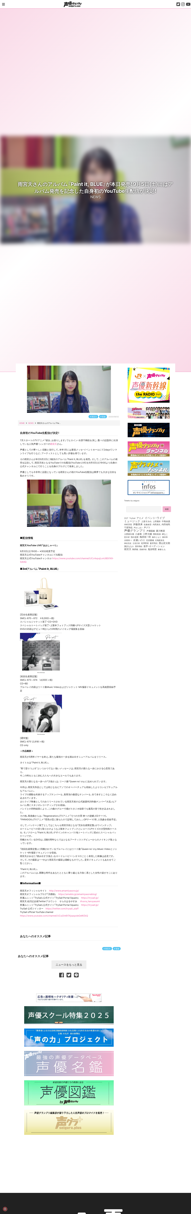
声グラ (147, 527)
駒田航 (135, 549)
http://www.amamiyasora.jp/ (64, 890)
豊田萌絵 (138, 546)
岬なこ (165, 534)
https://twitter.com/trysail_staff (62, 908)
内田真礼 (157, 524)
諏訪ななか (129, 546)
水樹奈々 (128, 540)
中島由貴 (166, 521)
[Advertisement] (69, 985)
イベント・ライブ (155, 517)
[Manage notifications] (5, 1209)
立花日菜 (136, 543)
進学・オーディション (154, 546)
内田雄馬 (166, 524)
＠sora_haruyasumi (90, 901)
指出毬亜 (135, 537)
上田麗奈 (157, 521)
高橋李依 (143, 549)
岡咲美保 (157, 534)
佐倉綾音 (148, 524)
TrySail (132, 518)
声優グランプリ (134, 530)
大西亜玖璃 (129, 534)
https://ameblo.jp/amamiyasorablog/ (77, 894)
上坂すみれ (146, 521)
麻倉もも (162, 549)
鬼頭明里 (152, 549)
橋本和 (165, 537)
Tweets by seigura (131, 500)
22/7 (126, 518)
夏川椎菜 (160, 530)
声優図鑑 (151, 530)
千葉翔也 (128, 527)
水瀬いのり (139, 540)
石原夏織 (150, 540)
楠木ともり (156, 537)
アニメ (140, 518)
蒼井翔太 (154, 543)
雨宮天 (94, 416)
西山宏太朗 (164, 543)
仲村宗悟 (128, 524)
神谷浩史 (127, 543)
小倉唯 (138, 533)
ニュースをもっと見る (69, 964)
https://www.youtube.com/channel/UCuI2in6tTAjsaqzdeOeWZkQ (54, 915)
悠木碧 (127, 537)
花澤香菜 (145, 543)
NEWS (95, 196)
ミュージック (132, 521)
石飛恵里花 (159, 540)
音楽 (104, 416)
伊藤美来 (138, 524)
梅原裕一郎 (145, 537)
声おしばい (138, 527)
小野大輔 (147, 534)
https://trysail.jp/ (90, 897)
